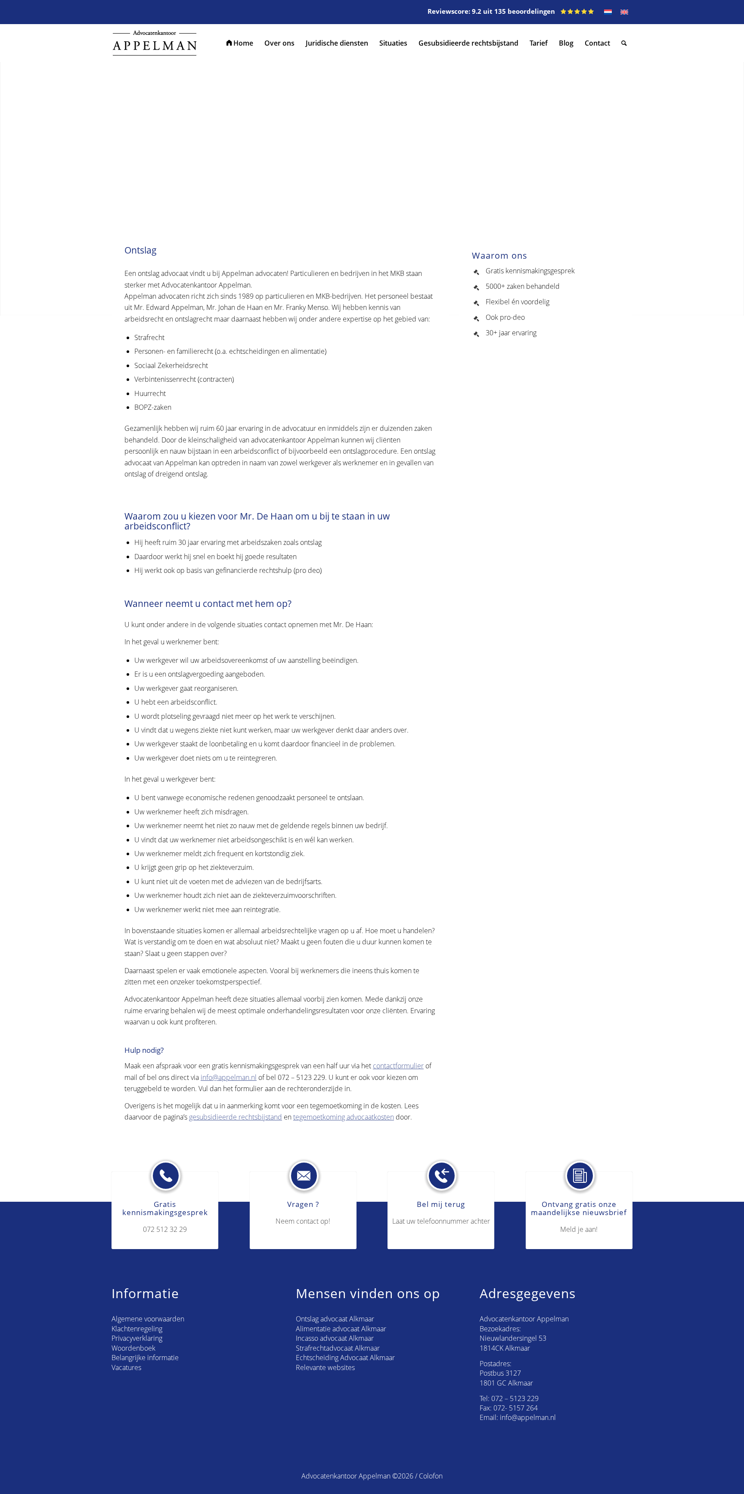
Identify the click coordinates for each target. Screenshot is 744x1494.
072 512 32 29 (165, 1229)
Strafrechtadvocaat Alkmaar (338, 1348)
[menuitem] (240, 43)
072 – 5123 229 (515, 1398)
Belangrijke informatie (145, 1357)
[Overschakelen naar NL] (608, 12)
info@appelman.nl (229, 1077)
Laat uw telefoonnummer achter (441, 1221)
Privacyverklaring (137, 1338)
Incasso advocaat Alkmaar (335, 1338)
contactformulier (398, 1065)
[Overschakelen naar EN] (624, 12)
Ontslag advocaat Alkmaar (335, 1319)
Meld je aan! (579, 1229)
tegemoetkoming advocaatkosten (343, 1117)
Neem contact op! (303, 1221)
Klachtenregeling (137, 1328)
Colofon (431, 1476)
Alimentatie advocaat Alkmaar (341, 1328)
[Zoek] (624, 43)
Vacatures (126, 1367)
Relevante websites (325, 1367)
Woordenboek (133, 1348)
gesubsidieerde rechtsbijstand (235, 1117)
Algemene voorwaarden (148, 1319)
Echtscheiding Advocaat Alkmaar (345, 1357)
